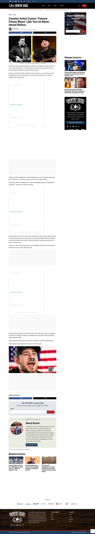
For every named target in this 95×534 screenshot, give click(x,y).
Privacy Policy (79, 532)
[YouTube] (73, 126)
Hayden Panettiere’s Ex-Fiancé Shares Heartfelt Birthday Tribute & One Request (57, 9)
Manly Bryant (16, 28)
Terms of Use (84, 532)
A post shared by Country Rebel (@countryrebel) (26, 124)
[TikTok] (70, 126)
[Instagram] (76, 126)
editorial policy (27, 449)
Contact (70, 516)
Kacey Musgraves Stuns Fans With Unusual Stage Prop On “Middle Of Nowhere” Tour (16, 468)
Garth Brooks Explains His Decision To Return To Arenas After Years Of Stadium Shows (75, 74)
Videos (55, 5)
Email (12, 408)
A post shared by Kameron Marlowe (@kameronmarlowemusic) (26, 232)
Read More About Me (32, 444)
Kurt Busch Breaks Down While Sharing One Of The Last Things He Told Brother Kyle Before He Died (75, 91)
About (70, 514)
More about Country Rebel (75, 122)
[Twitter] (78, 126)
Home (43, 5)
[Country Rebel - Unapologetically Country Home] (18, 5)
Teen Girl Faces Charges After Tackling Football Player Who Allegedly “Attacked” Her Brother (28, 9)
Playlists (62, 5)
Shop (84, 5)
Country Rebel (55, 512)
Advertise (71, 519)
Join (83, 31)
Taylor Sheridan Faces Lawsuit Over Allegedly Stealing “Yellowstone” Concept (31, 468)
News (49, 5)
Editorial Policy (74, 532)
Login (70, 521)
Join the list (51, 412)
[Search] (79, 5)
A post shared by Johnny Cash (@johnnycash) (26, 312)
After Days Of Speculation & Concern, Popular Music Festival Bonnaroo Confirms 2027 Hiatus (49, 468)
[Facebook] (67, 126)
